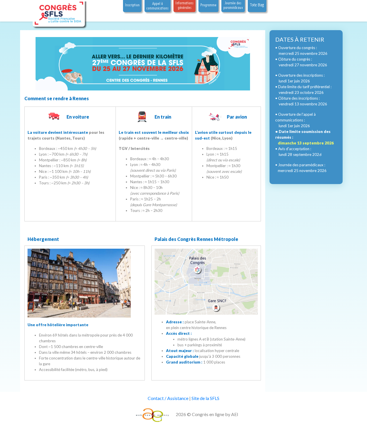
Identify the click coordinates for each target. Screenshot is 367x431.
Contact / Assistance (168, 398)
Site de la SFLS (205, 398)
